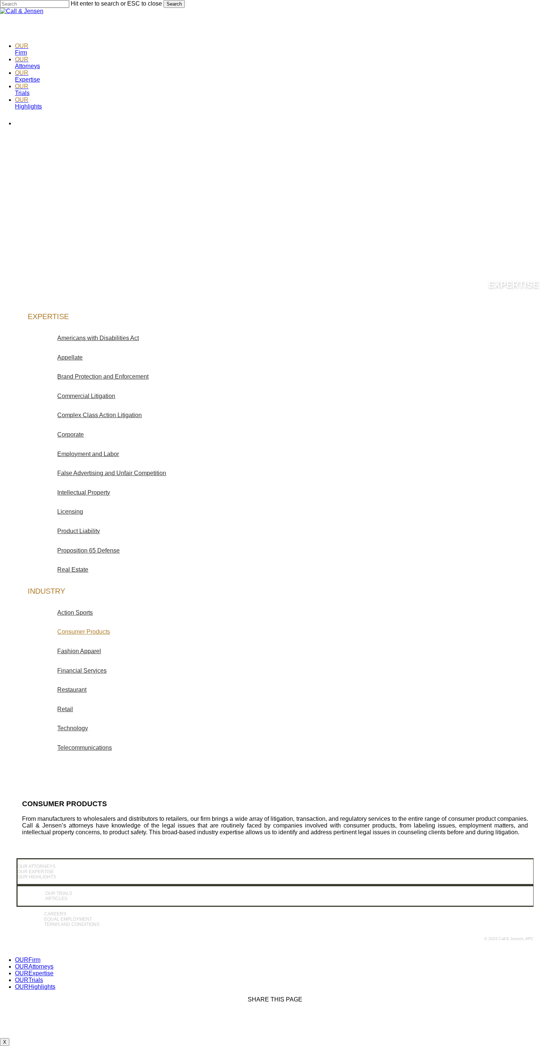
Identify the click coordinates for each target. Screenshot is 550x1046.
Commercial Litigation (86, 396)
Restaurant (71, 689)
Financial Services (82, 670)
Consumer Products (83, 631)
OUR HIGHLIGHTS (37, 877)
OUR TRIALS (58, 893)
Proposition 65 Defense (88, 550)
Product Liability (78, 531)
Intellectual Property (83, 492)
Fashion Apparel (79, 651)
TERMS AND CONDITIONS (72, 924)
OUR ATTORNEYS (36, 866)
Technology (72, 728)
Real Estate (72, 569)
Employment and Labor (88, 454)
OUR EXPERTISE (36, 871)
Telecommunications (84, 747)
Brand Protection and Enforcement (103, 376)
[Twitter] (498, 17)
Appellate (70, 357)
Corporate (70, 434)
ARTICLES (56, 898)
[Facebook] (525, 17)
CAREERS (55, 914)
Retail (65, 709)
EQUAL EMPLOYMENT (68, 919)
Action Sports (75, 612)
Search (174, 4)
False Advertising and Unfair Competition (111, 473)
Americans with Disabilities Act (98, 338)
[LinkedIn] (470, 17)
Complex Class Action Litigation (99, 415)
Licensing (70, 511)
